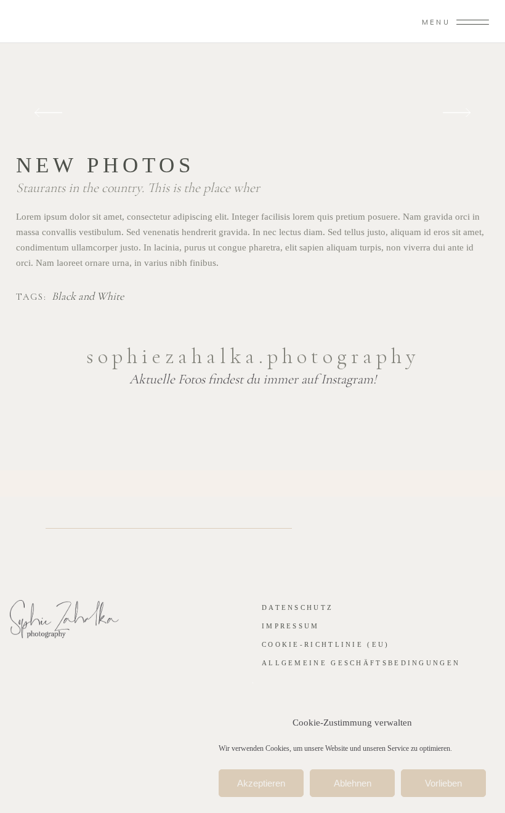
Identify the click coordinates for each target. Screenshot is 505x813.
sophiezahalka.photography (252, 356)
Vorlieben (443, 783)
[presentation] (48, 113)
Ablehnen (352, 783)
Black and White (88, 296)
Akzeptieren (261, 783)
